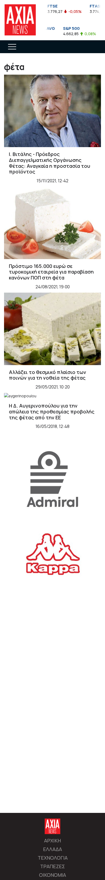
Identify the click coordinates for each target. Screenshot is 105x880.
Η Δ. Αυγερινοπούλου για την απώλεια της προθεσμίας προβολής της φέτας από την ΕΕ (51, 411)
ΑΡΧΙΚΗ (52, 840)
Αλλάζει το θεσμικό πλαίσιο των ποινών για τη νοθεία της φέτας (47, 375)
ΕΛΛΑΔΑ (52, 849)
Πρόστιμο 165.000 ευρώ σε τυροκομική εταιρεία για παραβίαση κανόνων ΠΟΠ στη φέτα (51, 272)
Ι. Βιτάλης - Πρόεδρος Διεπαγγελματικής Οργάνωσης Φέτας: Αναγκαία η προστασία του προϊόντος (49, 163)
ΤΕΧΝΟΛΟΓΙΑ (53, 857)
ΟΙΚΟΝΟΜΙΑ (52, 875)
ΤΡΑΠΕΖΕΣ (52, 866)
